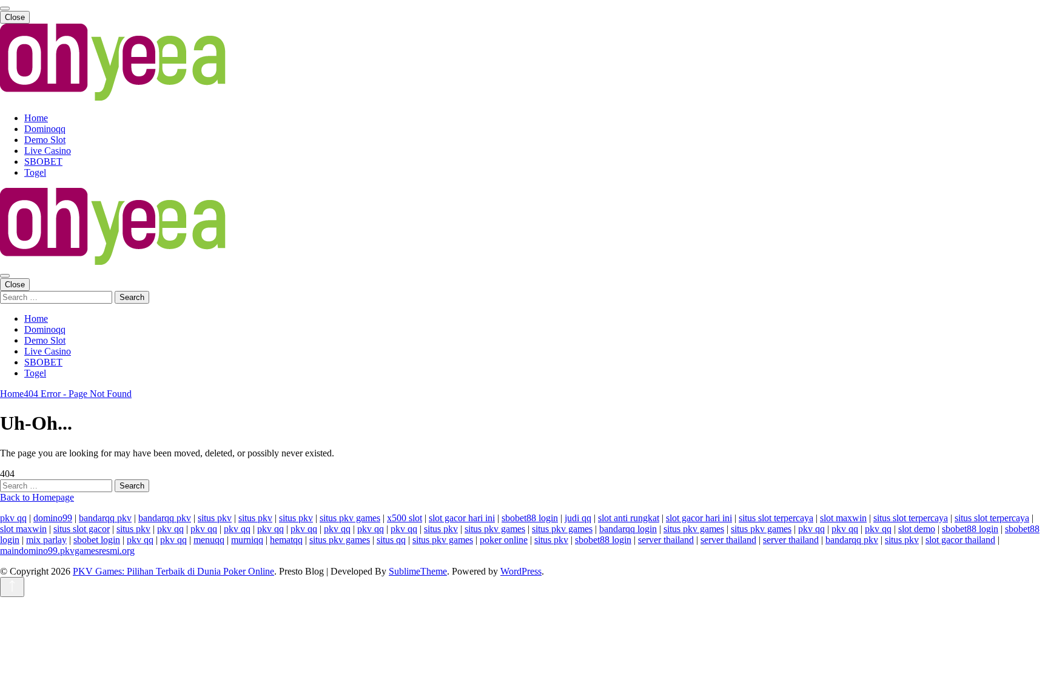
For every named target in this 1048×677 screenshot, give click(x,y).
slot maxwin (843, 518)
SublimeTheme (418, 571)
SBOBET (43, 161)
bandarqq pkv (105, 518)
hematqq (286, 540)
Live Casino (47, 150)
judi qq (578, 518)
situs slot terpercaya (776, 518)
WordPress (521, 571)
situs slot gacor (81, 529)
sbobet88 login (530, 518)
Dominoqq (45, 129)
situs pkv (215, 518)
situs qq (391, 540)
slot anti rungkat (628, 518)
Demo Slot (45, 140)
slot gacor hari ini (462, 518)
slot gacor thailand (960, 540)
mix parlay (46, 540)
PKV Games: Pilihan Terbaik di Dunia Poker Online (173, 571)
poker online (504, 540)
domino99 (52, 518)
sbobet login (96, 540)
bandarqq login (628, 529)
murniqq (247, 540)
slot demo (916, 529)
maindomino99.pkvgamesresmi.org (67, 550)
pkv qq (13, 518)
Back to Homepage (37, 497)
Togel (35, 172)
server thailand (666, 540)
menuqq (208, 540)
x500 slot (404, 518)
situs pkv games (350, 518)
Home (36, 118)
